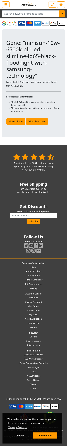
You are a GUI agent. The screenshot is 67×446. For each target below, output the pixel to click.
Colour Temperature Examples (33, 363)
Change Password (33, 302)
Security (33, 332)
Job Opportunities (33, 284)
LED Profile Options (33, 358)
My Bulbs (33, 314)
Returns (33, 327)
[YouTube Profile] (31, 245)
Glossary (34, 384)
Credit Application (33, 318)
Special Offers (33, 380)
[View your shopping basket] (61, 4)
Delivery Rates (33, 275)
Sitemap (33, 288)
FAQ (34, 371)
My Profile (33, 297)
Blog (33, 267)
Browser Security (33, 340)
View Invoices (33, 310)
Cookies (33, 336)
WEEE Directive (33, 375)
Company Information (33, 263)
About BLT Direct (33, 271)
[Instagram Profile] (28, 250)
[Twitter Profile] (26, 245)
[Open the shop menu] (6, 4)
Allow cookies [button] (45, 435)
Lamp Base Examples (33, 354)
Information (33, 350)
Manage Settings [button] (17, 427)
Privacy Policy (33, 345)
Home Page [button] (16, 121)
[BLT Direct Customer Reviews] (33, 156)
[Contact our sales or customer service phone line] (52, 5)
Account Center (33, 293)
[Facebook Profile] (36, 245)
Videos (33, 388)
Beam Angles (34, 367)
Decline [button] (20, 435)
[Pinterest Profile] (33, 250)
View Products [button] (37, 121)
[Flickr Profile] (38, 250)
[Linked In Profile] (41, 245)
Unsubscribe (33, 323)
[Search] (62, 13)
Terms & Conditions (33, 279)
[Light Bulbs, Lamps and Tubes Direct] (28, 4)
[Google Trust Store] (9, 23)
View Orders (33, 306)
